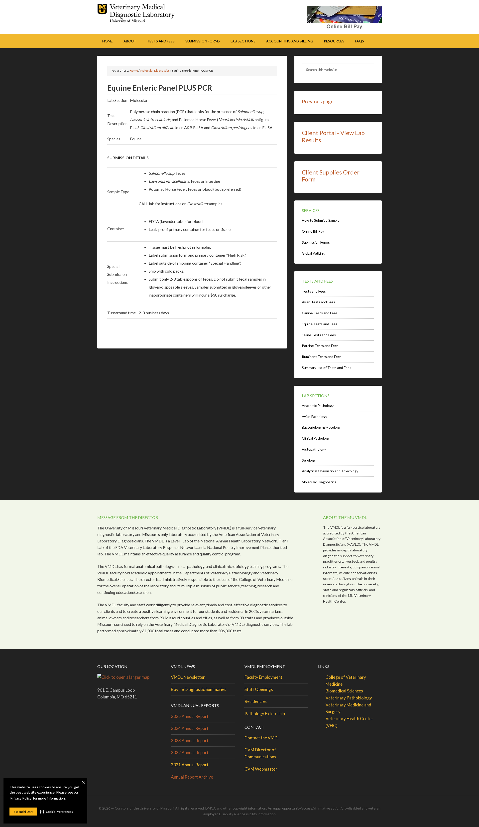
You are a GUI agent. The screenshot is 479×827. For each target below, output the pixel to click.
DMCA (210, 808)
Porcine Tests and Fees (320, 345)
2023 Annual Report (190, 740)
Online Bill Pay (313, 231)
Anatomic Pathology (318, 405)
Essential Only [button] (23, 812)
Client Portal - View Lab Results (333, 136)
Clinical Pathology (316, 438)
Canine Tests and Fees (320, 313)
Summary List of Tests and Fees (326, 367)
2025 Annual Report (190, 716)
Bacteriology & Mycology (321, 427)
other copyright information (244, 808)
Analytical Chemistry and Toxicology (330, 471)
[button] (56, 812)
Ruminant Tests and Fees (322, 356)
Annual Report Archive (192, 777)
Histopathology (314, 449)
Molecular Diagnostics (319, 482)
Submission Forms (316, 242)
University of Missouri (157, 808)
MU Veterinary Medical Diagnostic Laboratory (139, 14)
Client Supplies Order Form (330, 175)
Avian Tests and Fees (318, 302)
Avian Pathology (314, 416)
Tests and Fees (314, 291)
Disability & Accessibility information (247, 814)
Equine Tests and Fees (319, 324)
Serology (309, 460)
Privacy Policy (20, 798)
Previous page (318, 101)
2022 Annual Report (190, 752)
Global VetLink (313, 253)
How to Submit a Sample (321, 220)
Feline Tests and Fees (319, 335)
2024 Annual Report (190, 728)
